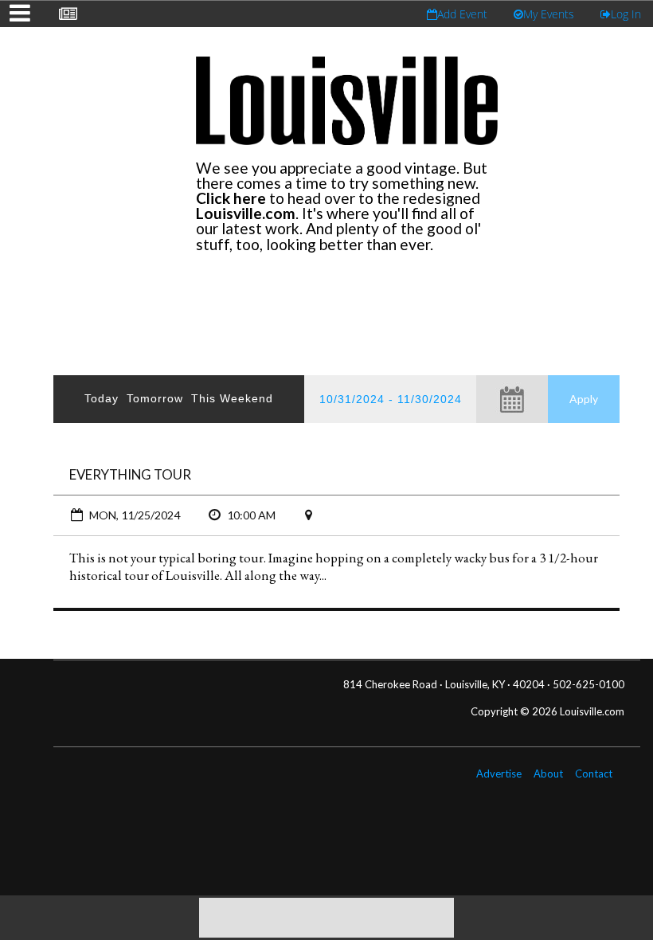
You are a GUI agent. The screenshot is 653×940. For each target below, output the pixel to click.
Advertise (499, 773)
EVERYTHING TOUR (130, 474)
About (548, 773)
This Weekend (232, 398)
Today (101, 398)
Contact (593, 773)
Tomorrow (155, 398)
